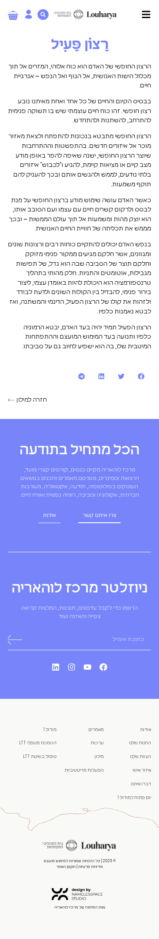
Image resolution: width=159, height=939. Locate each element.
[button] (141, 376)
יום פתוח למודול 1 (134, 797)
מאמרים (96, 729)
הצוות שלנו (140, 756)
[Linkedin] (56, 667)
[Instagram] (72, 667)
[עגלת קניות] (13, 15)
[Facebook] (103, 667)
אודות (145, 729)
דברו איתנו (141, 783)
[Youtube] (87, 667)
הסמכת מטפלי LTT (38, 742)
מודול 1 (50, 729)
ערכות (97, 742)
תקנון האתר (66, 867)
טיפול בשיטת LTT (40, 756)
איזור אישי (141, 770)
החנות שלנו (140, 742)
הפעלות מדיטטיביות (84, 770)
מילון (99, 756)
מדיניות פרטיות (90, 867)
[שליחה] (14, 640)
